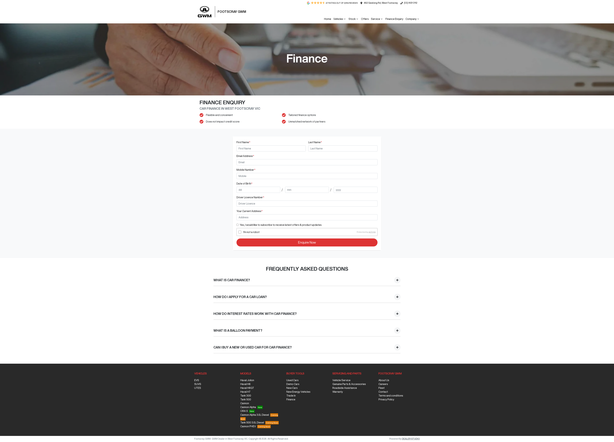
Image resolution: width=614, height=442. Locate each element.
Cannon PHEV (248, 426)
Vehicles (338, 19)
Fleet (381, 388)
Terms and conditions (390, 395)
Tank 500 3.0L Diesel (252, 422)
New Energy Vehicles (298, 391)
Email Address (245, 156)
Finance (290, 399)
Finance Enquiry (394, 19)
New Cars (292, 388)
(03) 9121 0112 (410, 3)
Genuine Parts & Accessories (349, 384)
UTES (197, 388)
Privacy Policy (386, 399)
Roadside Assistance (344, 388)
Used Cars (292, 380)
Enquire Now (307, 242)
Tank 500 (245, 399)
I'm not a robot (251, 232)
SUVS (197, 384)
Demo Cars (292, 384)
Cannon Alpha (248, 407)
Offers (365, 19)
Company (411, 19)
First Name (243, 142)
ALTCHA (372, 232)
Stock (352, 19)
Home (327, 19)
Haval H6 (245, 384)
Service (375, 19)
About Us (383, 380)
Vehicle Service (341, 380)
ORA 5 (244, 411)
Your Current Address (249, 211)
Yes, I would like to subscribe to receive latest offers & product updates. (281, 225)
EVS (196, 380)
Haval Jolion (247, 380)
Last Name (315, 142)
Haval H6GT (247, 388)
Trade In (291, 395)
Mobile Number (245, 169)
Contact (383, 391)
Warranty (337, 391)
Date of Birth (244, 183)
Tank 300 (245, 395)
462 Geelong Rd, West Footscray (381, 3)
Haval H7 (245, 391)
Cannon (244, 403)
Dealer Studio (411, 439)
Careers (383, 384)
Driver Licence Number (250, 197)
